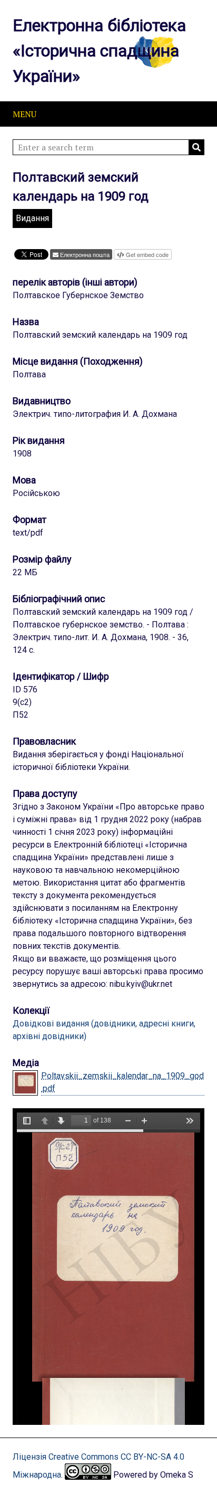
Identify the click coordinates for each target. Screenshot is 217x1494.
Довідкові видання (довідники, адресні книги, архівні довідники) (104, 1030)
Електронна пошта (85, 254)
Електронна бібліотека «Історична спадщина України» (99, 50)
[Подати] (196, 147)
